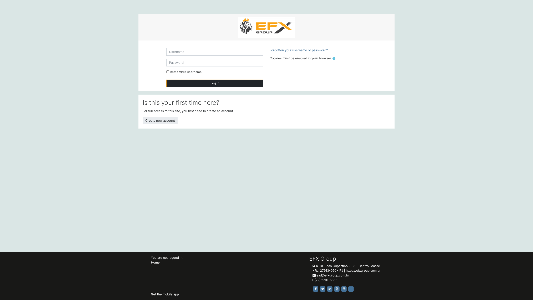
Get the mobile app (165, 294)
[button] (334, 58)
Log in (214, 83)
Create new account (160, 120)
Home (155, 262)
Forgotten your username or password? (299, 50)
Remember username (186, 72)
